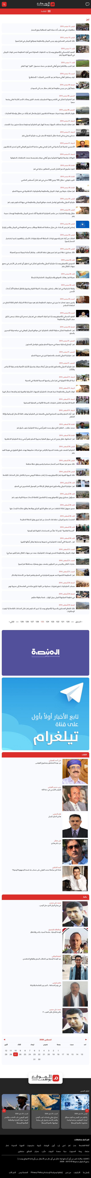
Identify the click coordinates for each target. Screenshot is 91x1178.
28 (11, 1054)
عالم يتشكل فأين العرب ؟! (52, 1011)
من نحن (68, 1172)
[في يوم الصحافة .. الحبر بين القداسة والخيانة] (75, 994)
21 (44, 1054)
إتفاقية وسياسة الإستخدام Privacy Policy (47, 1172)
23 (34, 1054)
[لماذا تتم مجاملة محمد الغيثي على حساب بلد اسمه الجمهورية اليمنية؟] (75, 878)
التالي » (11, 621)
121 (62, 621)
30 (39, 1059)
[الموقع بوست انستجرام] (81, 1166)
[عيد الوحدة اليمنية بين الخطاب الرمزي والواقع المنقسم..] (75, 967)
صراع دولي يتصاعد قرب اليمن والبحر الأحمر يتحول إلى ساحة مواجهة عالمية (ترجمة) (76, 1120)
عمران (37, 1151)
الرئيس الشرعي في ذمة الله (51, 789)
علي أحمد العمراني (55, 760)
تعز (69, 1145)
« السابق (79, 621)
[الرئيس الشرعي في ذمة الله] (75, 798)
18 (58, 1054)
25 (25, 1054)
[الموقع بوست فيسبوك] (88, 1166)
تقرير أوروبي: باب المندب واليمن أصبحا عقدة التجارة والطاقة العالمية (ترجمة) (46, 1120)
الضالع (29, 1151)
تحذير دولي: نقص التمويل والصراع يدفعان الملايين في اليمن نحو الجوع (18, 1120)
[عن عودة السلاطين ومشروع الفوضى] (75, 771)
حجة (65, 1151)
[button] (87, 1110)
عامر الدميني (57, 813)
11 (11, 1050)
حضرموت (30, 1145)
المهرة (22, 1145)
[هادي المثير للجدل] (75, 825)
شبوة (39, 1145)
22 (39, 1054)
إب (59, 1145)
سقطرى (21, 1151)
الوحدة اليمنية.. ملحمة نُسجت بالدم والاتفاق (45, 932)
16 (68, 1054)
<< (72, 621)
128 (27, 621)
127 (32, 621)
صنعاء (87, 1151)
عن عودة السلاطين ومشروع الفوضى (48, 762)
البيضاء (46, 1145)
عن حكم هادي (56, 843)
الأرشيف (77, 1172)
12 (6, 1050)
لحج (64, 1145)
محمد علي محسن (55, 902)
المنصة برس (23, 1172)
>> (17, 621)
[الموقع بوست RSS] (78, 1166)
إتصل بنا (86, 1172)
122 (57, 621)
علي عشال (57, 840)
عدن (74, 1145)
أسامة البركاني (56, 956)
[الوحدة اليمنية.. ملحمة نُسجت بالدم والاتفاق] (75, 940)
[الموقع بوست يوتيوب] (83, 1166)
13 (82, 1054)
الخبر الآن (12, 1172)
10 (15, 1050)
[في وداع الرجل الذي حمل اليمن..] (75, 914)
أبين (53, 1145)
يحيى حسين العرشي (54, 787)
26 (20, 1054)
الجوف (50, 1151)
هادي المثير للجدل (54, 816)
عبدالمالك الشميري (54, 929)
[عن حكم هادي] (75, 851)
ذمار (7, 1145)
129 (22, 621)
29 (6, 1054)
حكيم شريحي (57, 982)
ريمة (80, 1151)
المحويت (72, 1151)
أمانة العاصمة (84, 1145)
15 (72, 1054)
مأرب (44, 1151)
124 (47, 621)
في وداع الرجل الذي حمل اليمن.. (50, 905)
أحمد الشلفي (56, 867)
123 (52, 621)
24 (30, 1054)
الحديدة (14, 1145)
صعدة (58, 1151)
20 (49, 1054)
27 (15, 1054)
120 (67, 621)
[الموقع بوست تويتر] (85, 1166)
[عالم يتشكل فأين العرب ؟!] (75, 1020)
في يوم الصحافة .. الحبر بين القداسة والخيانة (45, 985)
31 (34, 1059)
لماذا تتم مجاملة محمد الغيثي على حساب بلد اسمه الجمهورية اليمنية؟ (36, 869)
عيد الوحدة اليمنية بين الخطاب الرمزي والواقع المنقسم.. (41, 958)
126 (37, 621)
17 (63, 1054)
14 (77, 1054)
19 (53, 1054)
